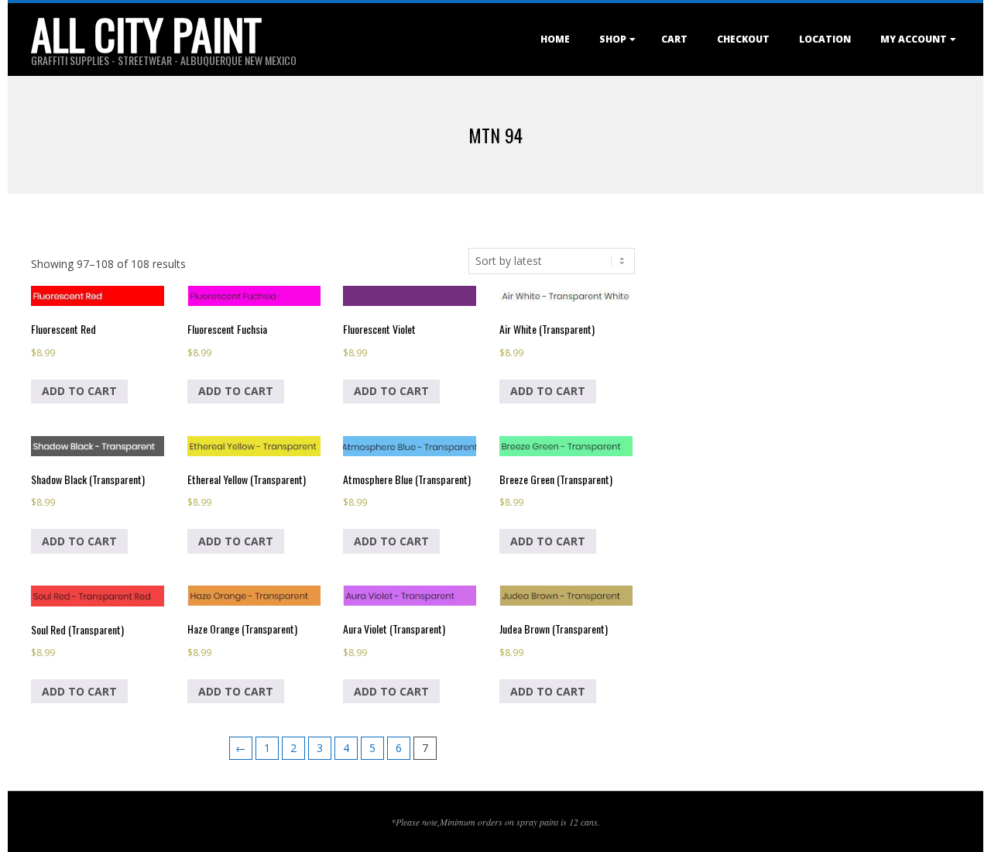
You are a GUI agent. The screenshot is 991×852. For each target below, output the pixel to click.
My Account (913, 39)
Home (555, 39)
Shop (612, 39)
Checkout (743, 39)
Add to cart (79, 390)
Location (825, 39)
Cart (674, 39)
